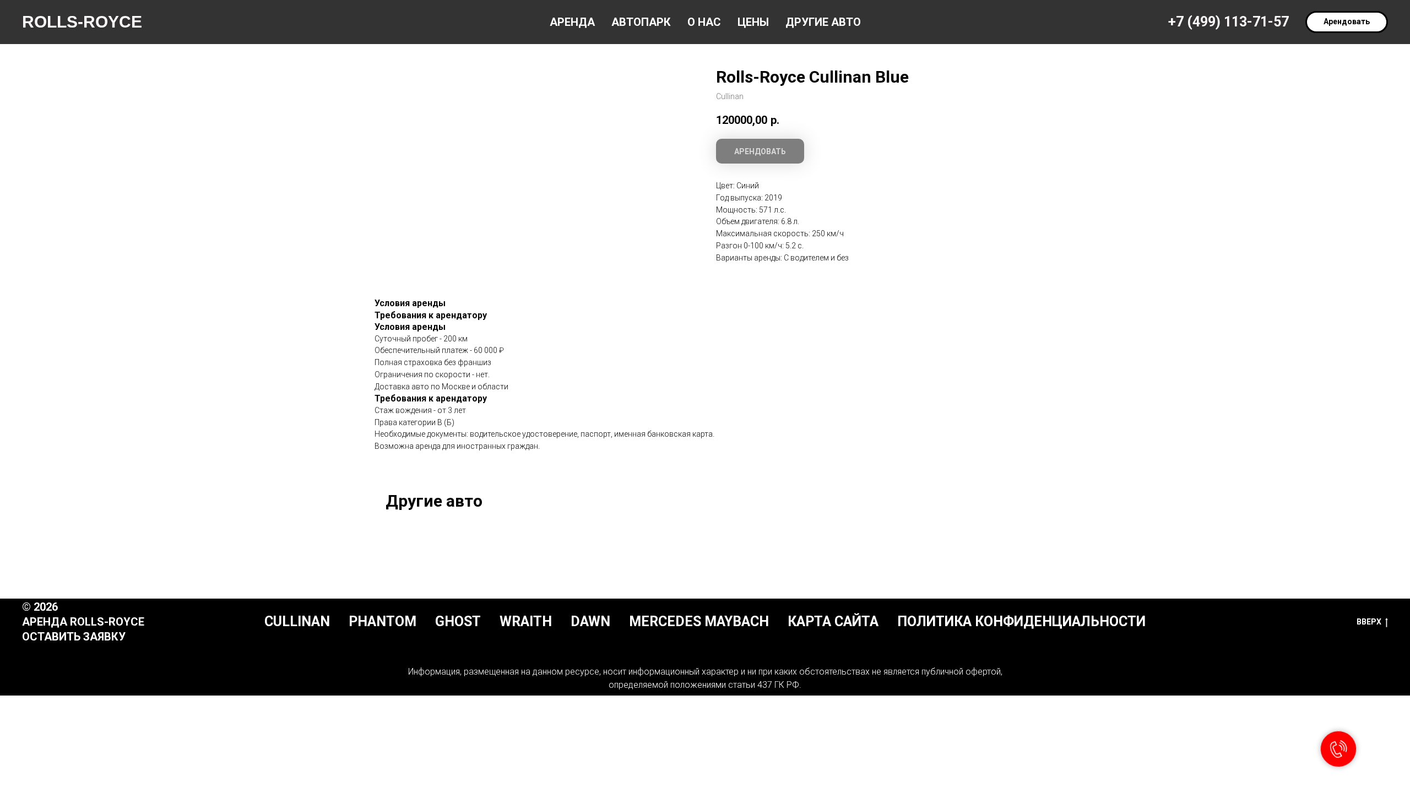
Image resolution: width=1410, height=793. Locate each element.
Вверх (1369, 621)
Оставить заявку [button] (74, 636)
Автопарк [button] (641, 22)
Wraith (526, 621)
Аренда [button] (572, 22)
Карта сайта (833, 621)
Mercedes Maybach (699, 621)
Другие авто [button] (823, 22)
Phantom (382, 621)
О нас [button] (704, 22)
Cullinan (297, 621)
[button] (1346, 22)
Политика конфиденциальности (1021, 621)
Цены (753, 22)
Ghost (458, 621)
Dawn (590, 621)
